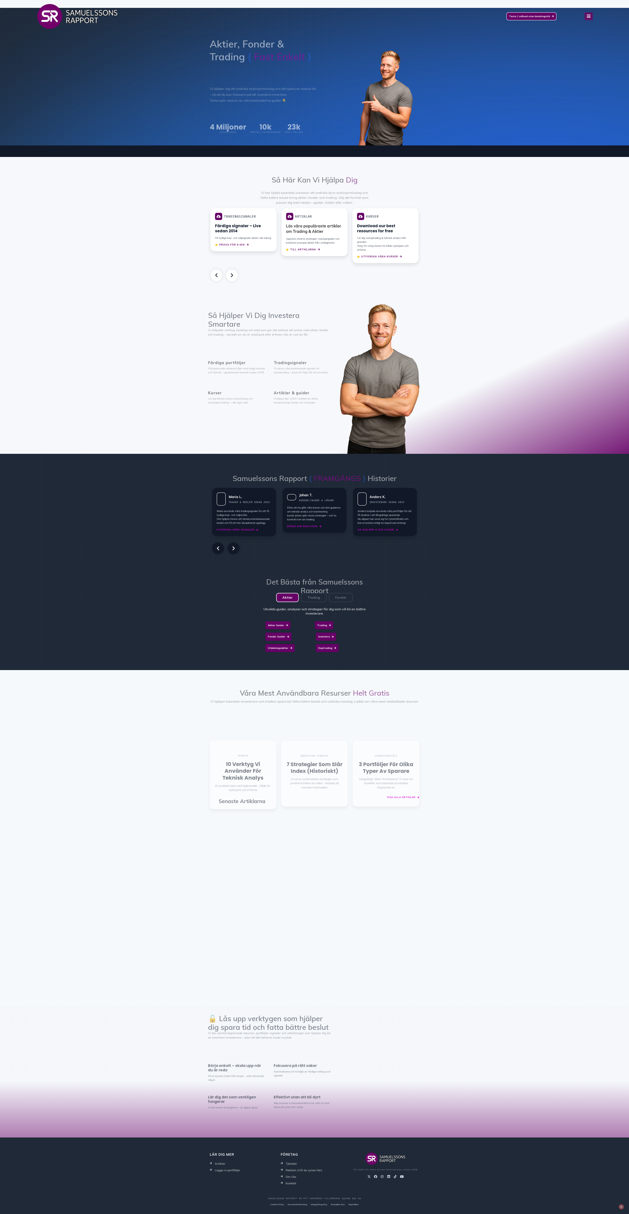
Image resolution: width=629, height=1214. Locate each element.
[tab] (287, 597)
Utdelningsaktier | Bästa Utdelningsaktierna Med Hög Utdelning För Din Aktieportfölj (386, 858)
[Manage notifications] (621, 1206)
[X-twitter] (369, 1176)
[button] (216, 275)
